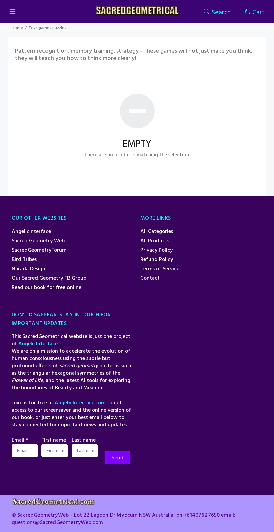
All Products (154, 241)
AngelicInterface (31, 231)
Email (20, 440)
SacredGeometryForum (39, 250)
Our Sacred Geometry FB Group (49, 278)
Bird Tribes (24, 259)
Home (17, 28)
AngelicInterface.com (80, 402)
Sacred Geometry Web (38, 241)
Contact (150, 278)
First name (53, 440)
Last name (84, 440)
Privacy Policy (156, 250)
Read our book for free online (46, 287)
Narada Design (28, 269)
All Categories (156, 231)
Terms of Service (159, 269)
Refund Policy (156, 259)
